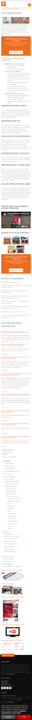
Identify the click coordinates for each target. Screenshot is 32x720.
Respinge (8, 716)
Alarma (10, 503)
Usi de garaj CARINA (9, 463)
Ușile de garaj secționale (7, 378)
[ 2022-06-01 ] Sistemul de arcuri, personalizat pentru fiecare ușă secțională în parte (16, 374)
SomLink (10, 528)
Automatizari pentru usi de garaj (12, 481)
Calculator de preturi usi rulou (9, 457)
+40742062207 (27, 2)
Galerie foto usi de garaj (8, 556)
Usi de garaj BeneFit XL (10, 466)
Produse (9, 8)
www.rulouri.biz (4, 682)
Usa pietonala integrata (10, 478)
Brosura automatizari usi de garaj (12, 597)
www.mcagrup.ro (5, 681)
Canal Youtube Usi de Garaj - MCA (12, 624)
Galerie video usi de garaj (8, 559)
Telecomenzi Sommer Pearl (14, 498)
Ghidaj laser (11, 508)
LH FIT (9, 526)
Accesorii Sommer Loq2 (12, 496)
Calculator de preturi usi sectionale (6, 453)
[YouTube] (7, 688)
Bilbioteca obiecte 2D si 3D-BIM (11, 640)
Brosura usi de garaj (8, 584)
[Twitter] (5, 688)
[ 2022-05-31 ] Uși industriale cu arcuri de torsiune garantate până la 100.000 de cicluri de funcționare (15, 394)
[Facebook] (2, 688)
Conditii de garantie (7, 561)
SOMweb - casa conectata (14, 501)
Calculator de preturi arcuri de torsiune (13, 566)
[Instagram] (10, 688)
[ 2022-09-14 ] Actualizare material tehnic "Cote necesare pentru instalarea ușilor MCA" (14, 345)
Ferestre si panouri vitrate (10, 476)
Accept (24, 716)
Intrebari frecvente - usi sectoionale (12, 536)
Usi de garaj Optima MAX (10, 468)
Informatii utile (6, 531)
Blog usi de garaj (8, 533)
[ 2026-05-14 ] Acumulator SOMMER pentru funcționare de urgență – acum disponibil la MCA (14, 332)
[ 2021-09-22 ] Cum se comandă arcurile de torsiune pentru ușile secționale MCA (15, 424)
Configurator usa (16, 52)
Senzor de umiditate (12, 521)
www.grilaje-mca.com (5, 684)
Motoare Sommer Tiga (11, 491)
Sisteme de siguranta (9, 546)
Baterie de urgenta (12, 513)
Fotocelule (10, 506)
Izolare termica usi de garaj (11, 543)
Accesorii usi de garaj (7, 473)
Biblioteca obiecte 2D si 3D (11, 551)
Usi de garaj (15, 8)
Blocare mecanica (12, 518)
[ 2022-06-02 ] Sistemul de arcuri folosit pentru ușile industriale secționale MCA (15, 357)
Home (3, 8)
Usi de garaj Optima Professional (12, 471)
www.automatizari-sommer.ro (7, 686)
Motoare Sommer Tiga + (12, 493)
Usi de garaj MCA (7, 461)
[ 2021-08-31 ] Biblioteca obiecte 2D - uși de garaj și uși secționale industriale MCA (15, 437)
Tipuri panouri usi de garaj (10, 541)
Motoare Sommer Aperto (12, 483)
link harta (19, 699)
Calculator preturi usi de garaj (11, 570)
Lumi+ (9, 511)
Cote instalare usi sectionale (11, 538)
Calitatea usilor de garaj (10, 549)
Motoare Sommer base (12, 486)
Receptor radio (11, 523)
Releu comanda (11, 516)
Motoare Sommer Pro (11, 488)
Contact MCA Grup (8, 655)
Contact (20, 2)
